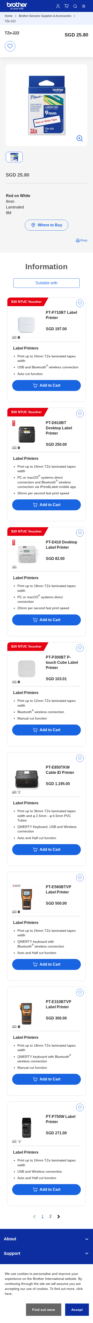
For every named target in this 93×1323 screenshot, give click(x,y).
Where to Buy (50, 225)
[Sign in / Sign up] (58, 6)
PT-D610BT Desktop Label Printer (59, 428)
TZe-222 (10, 21)
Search (75, 6)
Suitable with (46, 283)
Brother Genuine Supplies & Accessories (45, 16)
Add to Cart (50, 385)
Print (83, 240)
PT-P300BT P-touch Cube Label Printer (62, 662)
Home (9, 16)
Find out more (43, 1310)
